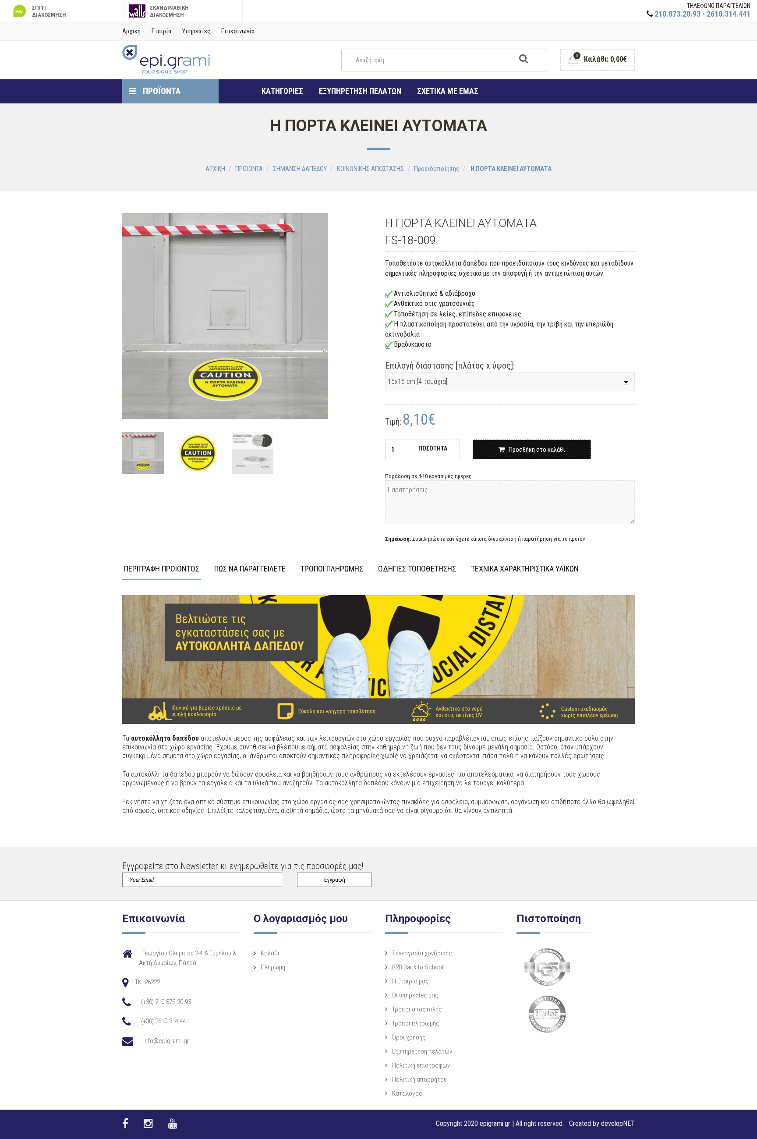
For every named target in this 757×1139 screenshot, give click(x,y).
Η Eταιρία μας (410, 981)
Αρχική (131, 31)
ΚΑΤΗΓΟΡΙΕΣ (282, 91)
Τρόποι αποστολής (417, 1009)
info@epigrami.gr (166, 1041)
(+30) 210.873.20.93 (166, 1002)
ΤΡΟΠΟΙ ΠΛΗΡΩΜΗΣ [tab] (332, 569)
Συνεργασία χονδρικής (422, 953)
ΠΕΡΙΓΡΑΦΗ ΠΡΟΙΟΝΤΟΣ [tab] (161, 569)
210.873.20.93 (677, 13)
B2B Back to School (417, 967)
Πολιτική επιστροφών (421, 1065)
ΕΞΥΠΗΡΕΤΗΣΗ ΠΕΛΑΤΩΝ (360, 91)
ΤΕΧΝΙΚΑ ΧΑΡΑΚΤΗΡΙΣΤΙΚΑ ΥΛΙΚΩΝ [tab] (525, 569)
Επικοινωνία (238, 31)
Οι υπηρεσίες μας (415, 995)
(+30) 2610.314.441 (165, 1021)
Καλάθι (270, 953)
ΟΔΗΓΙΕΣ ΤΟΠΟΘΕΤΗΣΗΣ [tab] (417, 569)
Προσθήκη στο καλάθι (535, 450)
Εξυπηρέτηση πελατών (422, 1051)
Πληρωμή (273, 967)
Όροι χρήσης (409, 1037)
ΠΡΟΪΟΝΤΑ (160, 91)
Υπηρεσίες (196, 31)
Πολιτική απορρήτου (419, 1079)
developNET (618, 1123)
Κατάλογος (407, 1093)
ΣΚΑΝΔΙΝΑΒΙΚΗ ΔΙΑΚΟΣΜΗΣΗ (169, 11)
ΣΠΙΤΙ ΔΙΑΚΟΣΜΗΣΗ (49, 11)
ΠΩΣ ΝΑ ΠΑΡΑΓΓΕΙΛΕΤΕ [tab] (250, 569)
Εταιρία (161, 31)
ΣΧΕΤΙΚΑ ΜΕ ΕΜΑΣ (447, 91)
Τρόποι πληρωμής (415, 1023)
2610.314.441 (728, 13)
